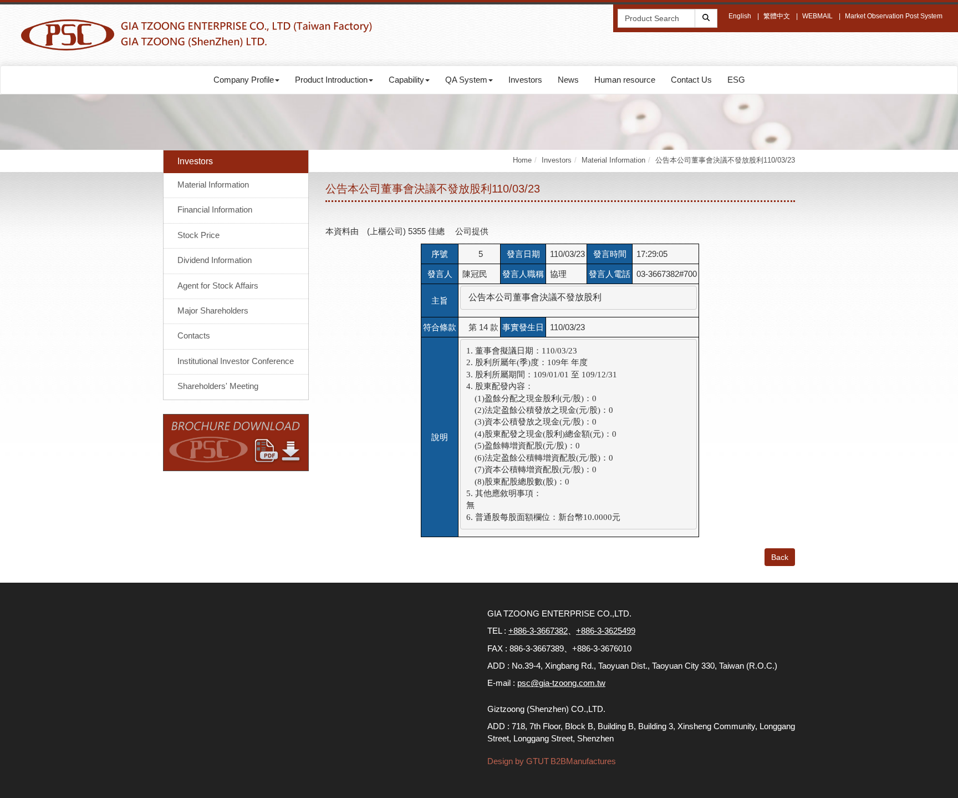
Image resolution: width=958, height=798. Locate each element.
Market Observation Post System (893, 16)
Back (779, 557)
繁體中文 (776, 16)
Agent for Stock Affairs (217, 285)
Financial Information (214, 209)
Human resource (624, 79)
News (568, 79)
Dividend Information (214, 260)
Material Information (213, 184)
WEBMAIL (817, 16)
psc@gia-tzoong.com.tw (561, 683)
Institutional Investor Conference (235, 361)
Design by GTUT (518, 761)
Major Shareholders (212, 310)
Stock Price (198, 235)
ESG (736, 79)
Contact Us (691, 79)
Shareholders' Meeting (217, 386)
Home (522, 160)
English (739, 16)
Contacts (193, 335)
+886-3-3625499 (605, 630)
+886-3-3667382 (538, 630)
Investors (525, 79)
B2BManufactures (583, 761)
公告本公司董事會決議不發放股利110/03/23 (725, 160)
